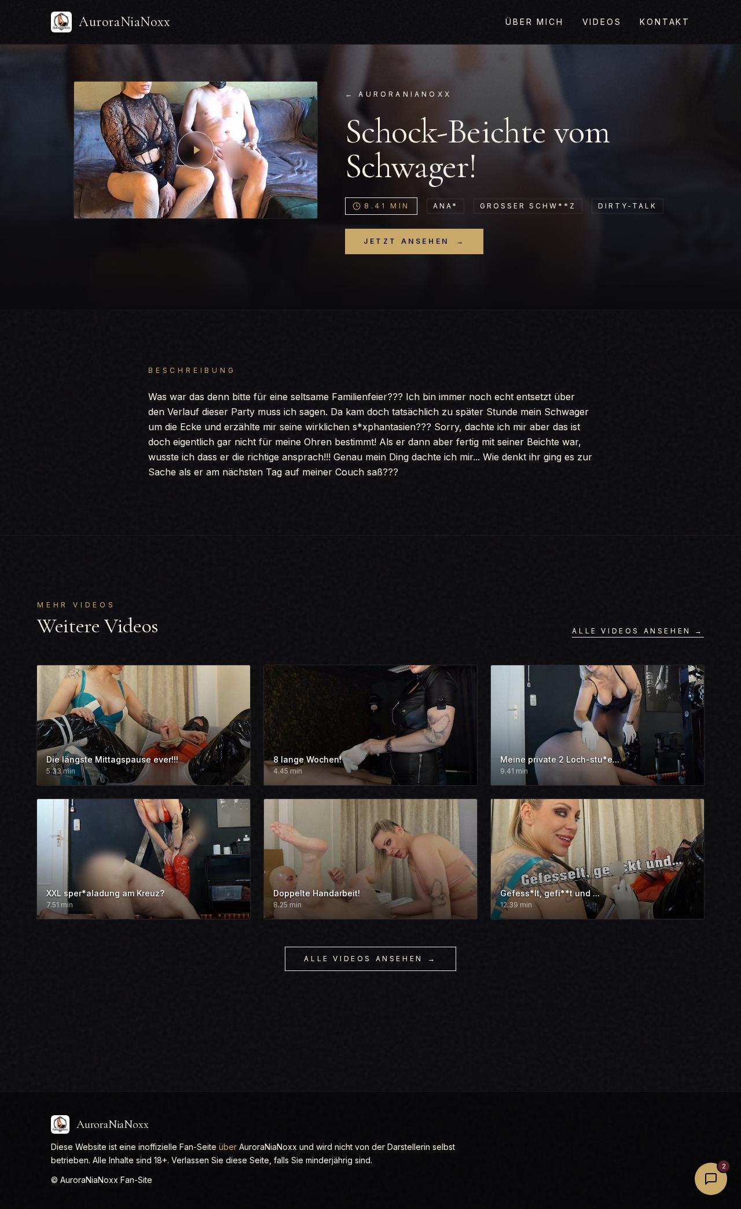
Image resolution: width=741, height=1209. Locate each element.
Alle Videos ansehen (370, 958)
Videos (602, 22)
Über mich (534, 22)
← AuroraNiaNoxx (398, 94)
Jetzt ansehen (414, 241)
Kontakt (665, 22)
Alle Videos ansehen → (638, 631)
